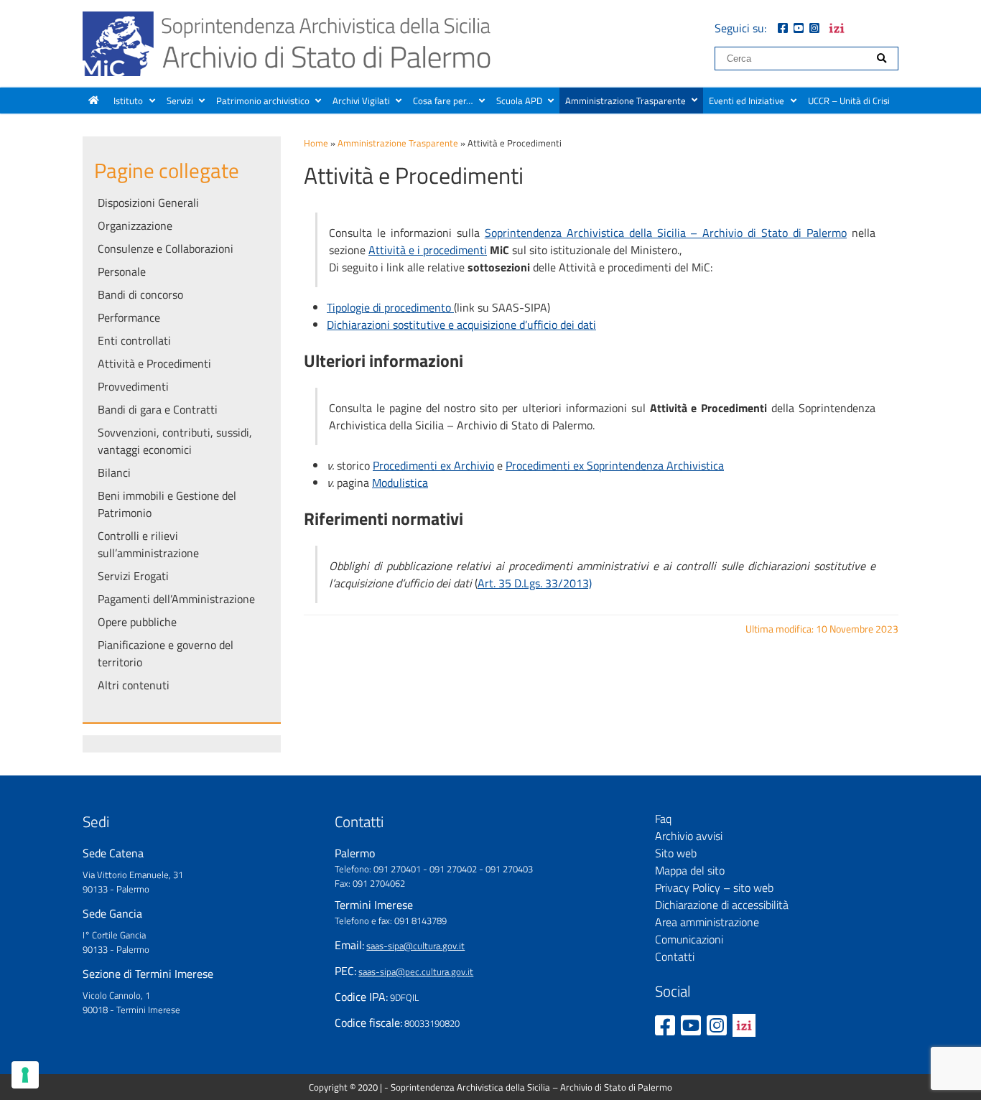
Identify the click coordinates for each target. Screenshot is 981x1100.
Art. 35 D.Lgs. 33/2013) (535, 583)
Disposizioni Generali (148, 202)
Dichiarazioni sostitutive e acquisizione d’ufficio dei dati (461, 324)
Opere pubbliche (137, 621)
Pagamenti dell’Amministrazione (176, 598)
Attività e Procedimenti (154, 363)
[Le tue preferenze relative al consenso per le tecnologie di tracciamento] (25, 1075)
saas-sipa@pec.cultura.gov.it (415, 971)
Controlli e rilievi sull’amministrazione (148, 544)
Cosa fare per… (443, 100)
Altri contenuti (133, 685)
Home (316, 143)
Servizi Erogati (133, 575)
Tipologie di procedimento (390, 307)
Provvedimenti (133, 386)
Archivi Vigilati (361, 100)
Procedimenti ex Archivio (433, 465)
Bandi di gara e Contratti (158, 409)
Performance (129, 317)
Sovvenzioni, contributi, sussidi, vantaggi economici (175, 441)
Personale (122, 271)
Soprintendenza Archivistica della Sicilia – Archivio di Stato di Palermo (666, 232)
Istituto (128, 100)
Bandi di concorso (140, 294)
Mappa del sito (690, 870)
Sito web (676, 853)
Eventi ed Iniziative (746, 100)
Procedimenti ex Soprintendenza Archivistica (615, 465)
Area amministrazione (707, 922)
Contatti (674, 956)
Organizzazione (135, 225)
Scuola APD (519, 100)
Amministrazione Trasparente (625, 100)
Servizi (180, 100)
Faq (663, 818)
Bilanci (114, 472)
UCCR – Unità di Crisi (849, 100)
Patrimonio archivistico (263, 100)
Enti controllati (134, 340)
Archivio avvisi (688, 835)
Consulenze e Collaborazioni (165, 248)
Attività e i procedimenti (427, 249)
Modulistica (400, 482)
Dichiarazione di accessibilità (722, 904)
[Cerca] (881, 58)
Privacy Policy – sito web (714, 887)
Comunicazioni (689, 939)
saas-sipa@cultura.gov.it (415, 945)
